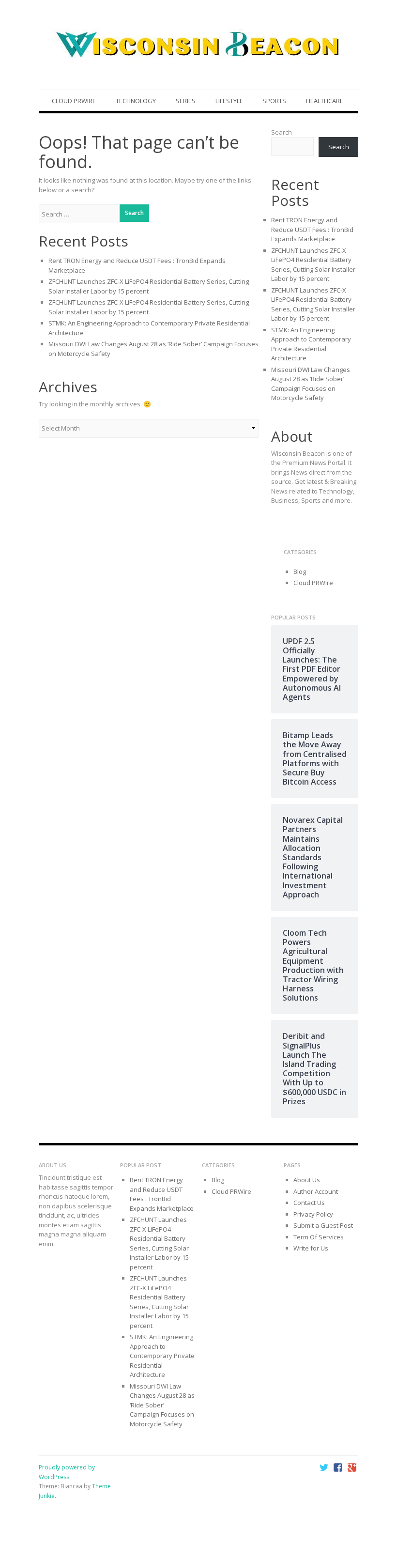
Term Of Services (318, 1237)
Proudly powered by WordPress (67, 1472)
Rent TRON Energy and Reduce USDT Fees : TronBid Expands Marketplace (312, 229)
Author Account (315, 1191)
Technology (136, 100)
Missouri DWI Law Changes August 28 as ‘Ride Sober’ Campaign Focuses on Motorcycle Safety (310, 383)
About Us (306, 1179)
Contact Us (309, 1202)
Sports (274, 100)
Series (186, 100)
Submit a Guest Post (323, 1225)
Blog (299, 571)
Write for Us (310, 1248)
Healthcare (324, 100)
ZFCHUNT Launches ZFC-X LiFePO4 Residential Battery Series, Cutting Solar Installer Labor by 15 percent (313, 264)
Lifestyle (229, 100)
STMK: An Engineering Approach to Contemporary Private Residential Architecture (311, 344)
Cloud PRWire (74, 100)
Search (281, 132)
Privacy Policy (313, 1214)
